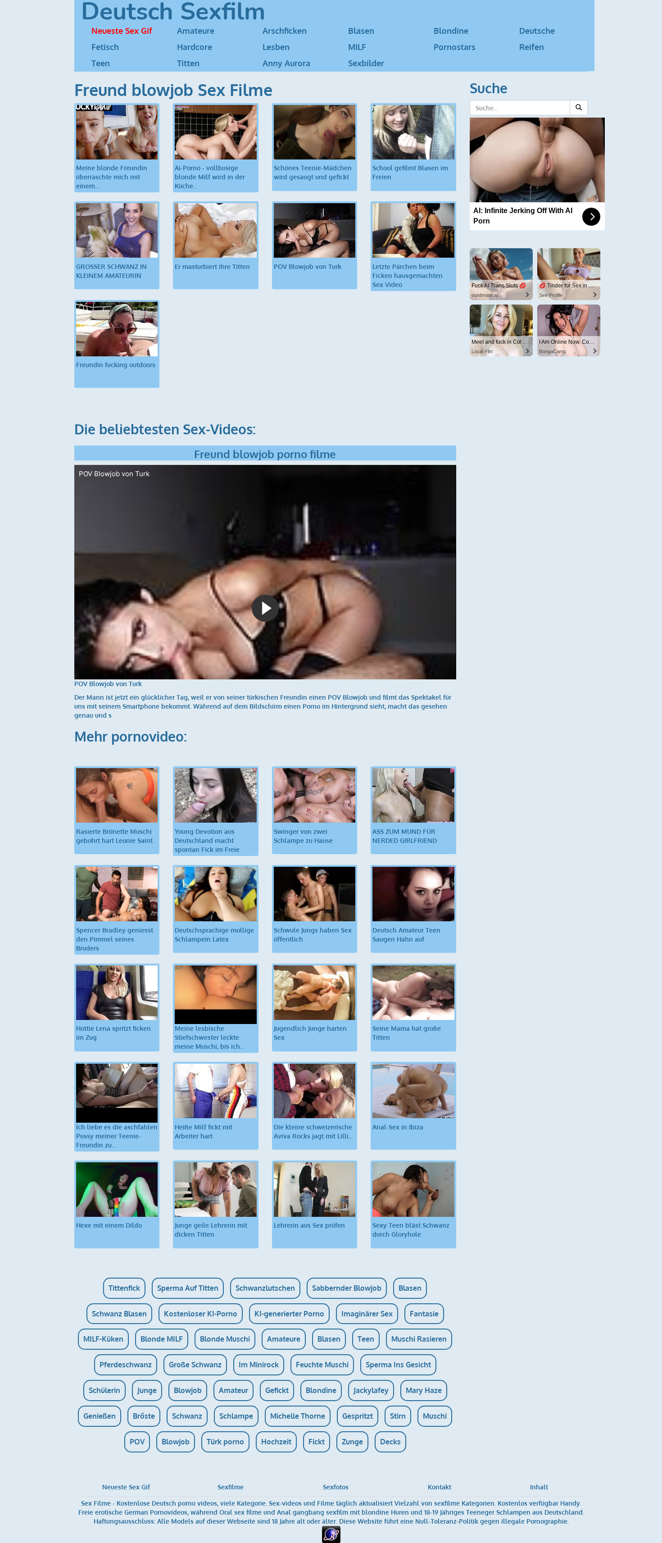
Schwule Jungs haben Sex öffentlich (313, 934)
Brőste (144, 1415)
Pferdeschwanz (126, 1364)
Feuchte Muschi (322, 1364)
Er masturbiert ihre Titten (212, 266)
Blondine (451, 31)
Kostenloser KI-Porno (200, 1313)
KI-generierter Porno (289, 1313)
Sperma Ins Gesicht (398, 1364)
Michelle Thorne (297, 1415)
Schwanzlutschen (265, 1288)
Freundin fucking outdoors (115, 365)
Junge (147, 1390)
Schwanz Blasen (119, 1313)
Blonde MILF (162, 1338)
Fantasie (424, 1313)
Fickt (316, 1441)
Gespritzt (357, 1415)
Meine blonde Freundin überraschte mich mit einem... (111, 177)
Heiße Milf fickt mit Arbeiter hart (203, 1131)
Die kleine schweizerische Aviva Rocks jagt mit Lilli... (313, 1131)
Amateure (195, 31)
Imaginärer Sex (367, 1313)
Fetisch (105, 47)
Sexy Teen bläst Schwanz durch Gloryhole (410, 1229)
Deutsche (537, 31)
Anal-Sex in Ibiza (397, 1127)
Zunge (352, 1441)
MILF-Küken (103, 1338)
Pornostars (455, 47)
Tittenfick (124, 1288)
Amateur (233, 1390)
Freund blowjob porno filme (265, 454)
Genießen (99, 1415)
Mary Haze (424, 1390)
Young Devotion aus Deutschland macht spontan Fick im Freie (207, 840)
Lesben (276, 47)
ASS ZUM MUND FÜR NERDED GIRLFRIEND (404, 836)
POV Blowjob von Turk (307, 266)
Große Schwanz (195, 1364)
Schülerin (104, 1390)
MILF (357, 47)
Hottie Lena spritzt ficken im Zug (113, 1032)
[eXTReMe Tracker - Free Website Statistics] (331, 1534)
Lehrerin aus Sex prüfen (309, 1225)
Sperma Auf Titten (187, 1288)
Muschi (435, 1415)
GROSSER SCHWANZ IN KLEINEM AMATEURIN (111, 271)
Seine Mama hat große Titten (406, 1032)
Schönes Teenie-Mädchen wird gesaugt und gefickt (313, 172)
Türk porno (225, 1441)
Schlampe (236, 1415)
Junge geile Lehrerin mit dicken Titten (211, 1229)
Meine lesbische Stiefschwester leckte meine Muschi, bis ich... (209, 1037)
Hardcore (194, 47)
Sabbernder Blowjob (346, 1288)
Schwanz (187, 1415)
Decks (390, 1441)
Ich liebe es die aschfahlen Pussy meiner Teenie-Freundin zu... (117, 1136)
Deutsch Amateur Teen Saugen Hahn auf (406, 934)
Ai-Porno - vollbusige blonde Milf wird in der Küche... (210, 177)
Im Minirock (259, 1364)
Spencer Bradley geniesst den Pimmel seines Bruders (114, 939)
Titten (188, 63)
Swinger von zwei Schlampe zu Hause (303, 836)
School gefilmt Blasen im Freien (410, 172)
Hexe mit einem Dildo (109, 1225)
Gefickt (277, 1390)
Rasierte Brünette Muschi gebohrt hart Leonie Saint (114, 836)
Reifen (531, 47)
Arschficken (285, 31)
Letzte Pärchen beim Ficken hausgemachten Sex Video (407, 275)
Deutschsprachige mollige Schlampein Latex (214, 934)
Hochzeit (276, 1441)
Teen (100, 63)
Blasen (361, 31)
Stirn (398, 1415)
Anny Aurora (286, 63)
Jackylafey (371, 1390)
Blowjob (188, 1390)
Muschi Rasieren (419, 1338)
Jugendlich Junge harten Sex (310, 1032)
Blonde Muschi (225, 1338)
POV (137, 1441)
